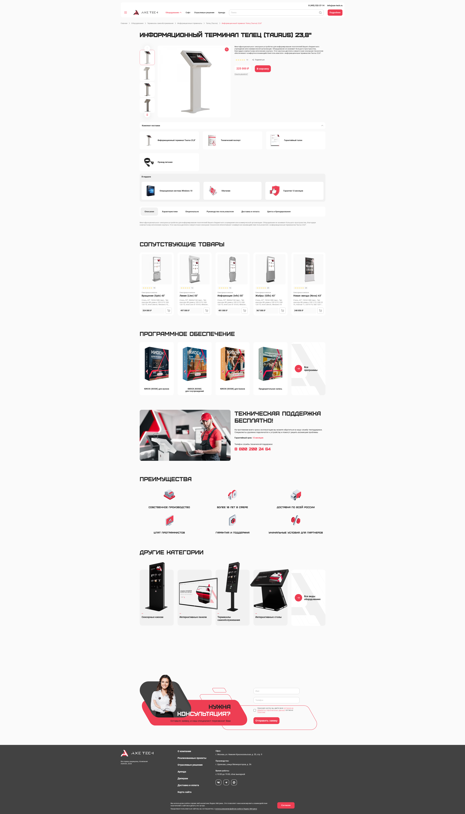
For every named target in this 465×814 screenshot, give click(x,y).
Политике (261, 712)
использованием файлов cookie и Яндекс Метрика (236, 809)
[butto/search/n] (320, 13)
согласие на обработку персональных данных (275, 709)
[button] (242, 23)
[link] (316, 5)
